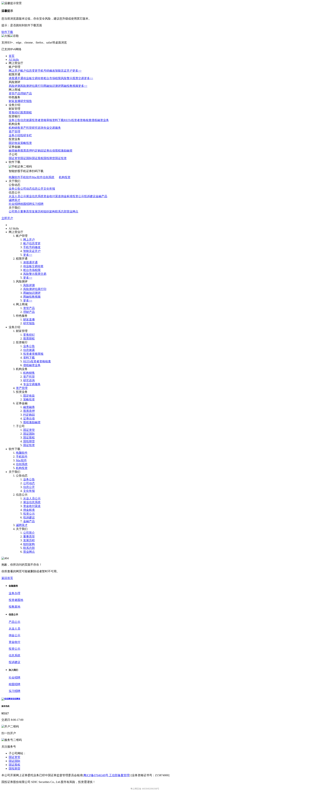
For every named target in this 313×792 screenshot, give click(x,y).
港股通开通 (16, 78)
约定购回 (37, 150)
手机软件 (26, 177)
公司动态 (26, 188)
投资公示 (78, 196)
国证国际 (26, 158)
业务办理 (14, 593)
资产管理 (14, 131)
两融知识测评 (52, 85)
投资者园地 (16, 599)
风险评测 (14, 85)
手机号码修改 (46, 70)
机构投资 (64, 177)
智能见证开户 (63, 70)
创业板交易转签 (33, 78)
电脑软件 (14, 177)
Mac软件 (37, 177)
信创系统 (48, 177)
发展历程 (37, 211)
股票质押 (26, 150)
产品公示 (14, 621)
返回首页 (7, 578)
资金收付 (14, 642)
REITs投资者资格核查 (77, 120)
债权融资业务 (100, 120)
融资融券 (14, 150)
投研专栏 (26, 135)
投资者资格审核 (42, 120)
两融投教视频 (69, 85)
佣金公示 (14, 635)
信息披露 (26, 120)
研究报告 (26, 101)
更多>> (77, 70)
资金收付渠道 (52, 196)
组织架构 (49, 211)
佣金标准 (66, 196)
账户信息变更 (29, 70)
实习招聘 (37, 203)
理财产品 (26, 93)
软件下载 (7, 32)
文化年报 (49, 188)
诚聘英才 (14, 200)
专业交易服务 (52, 127)
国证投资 (61, 158)
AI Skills (14, 59)
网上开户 (14, 70)
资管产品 (14, 93)
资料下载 (58, 120)
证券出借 (49, 150)
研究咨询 (37, 127)
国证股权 (37, 158)
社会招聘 (14, 203)
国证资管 (14, 158)
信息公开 (37, 188)
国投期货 (49, 158)
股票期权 (26, 112)
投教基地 (14, 606)
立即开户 (7, 218)
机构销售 (14, 127)
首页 (11, 55)
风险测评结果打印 (31, 85)
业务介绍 (14, 135)
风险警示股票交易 (72, 78)
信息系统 (14, 655)
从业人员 (14, 628)
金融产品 (101, 196)
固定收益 (14, 142)
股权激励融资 (63, 150)
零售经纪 (14, 112)
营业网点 (72, 211)
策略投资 (26, 142)
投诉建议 (90, 196)
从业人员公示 (17, 196)
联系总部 (61, 211)
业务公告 (14, 120)
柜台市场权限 (52, 78)
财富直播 (14, 101)
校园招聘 (26, 203)
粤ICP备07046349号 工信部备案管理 (106, 775)
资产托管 (26, 127)
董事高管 (26, 211)
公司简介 (14, 211)
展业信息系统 (34, 196)
